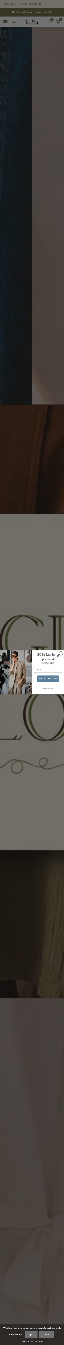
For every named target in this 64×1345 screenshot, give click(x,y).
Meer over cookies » (32, 1341)
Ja (31, 1334)
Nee (47, 1334)
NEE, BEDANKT (48, 689)
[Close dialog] (61, 653)
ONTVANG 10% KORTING (48, 679)
